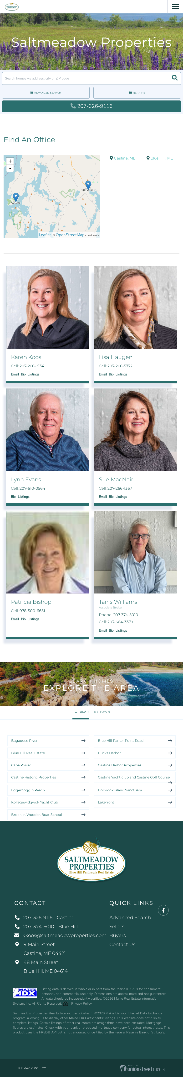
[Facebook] (163, 910)
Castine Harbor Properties (119, 765)
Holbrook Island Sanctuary (120, 790)
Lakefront (106, 802)
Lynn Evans (26, 479)
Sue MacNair (116, 479)
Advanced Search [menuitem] (130, 917)
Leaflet (45, 235)
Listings (33, 374)
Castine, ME (124, 158)
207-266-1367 (119, 488)
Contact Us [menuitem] (122, 944)
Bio (23, 374)
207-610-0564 (32, 488)
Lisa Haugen (115, 357)
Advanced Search (47, 93)
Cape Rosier (21, 765)
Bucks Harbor (109, 753)
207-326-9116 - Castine (48, 917)
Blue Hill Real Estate (28, 753)
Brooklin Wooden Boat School (36, 815)
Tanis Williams (118, 601)
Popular (80, 711)
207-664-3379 (120, 622)
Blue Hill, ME (161, 158)
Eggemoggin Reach (28, 790)
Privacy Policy (81, 1003)
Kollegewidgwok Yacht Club (34, 802)
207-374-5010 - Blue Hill (50, 926)
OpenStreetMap (70, 235)
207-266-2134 (32, 366)
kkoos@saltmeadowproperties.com (64, 935)
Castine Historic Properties (33, 777)
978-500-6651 (32, 610)
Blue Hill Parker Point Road (120, 740)
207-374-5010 (125, 615)
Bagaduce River (24, 740)
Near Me (139, 93)
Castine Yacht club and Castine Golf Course (134, 777)
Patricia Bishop (31, 601)
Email (15, 374)
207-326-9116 (94, 106)
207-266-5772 (119, 366)
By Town (102, 711)
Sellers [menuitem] (117, 926)
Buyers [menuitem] (117, 935)
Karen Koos (26, 357)
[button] (175, 78)
